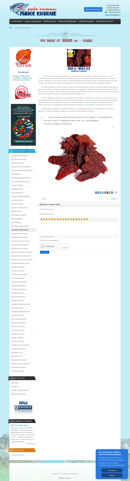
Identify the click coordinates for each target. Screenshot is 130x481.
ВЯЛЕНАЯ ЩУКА (16, 211)
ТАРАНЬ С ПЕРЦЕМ (17, 338)
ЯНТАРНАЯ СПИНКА (17, 371)
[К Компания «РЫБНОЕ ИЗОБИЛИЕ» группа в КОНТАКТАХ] (23, 407)
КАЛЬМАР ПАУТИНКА (18, 267)
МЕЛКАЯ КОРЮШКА (17, 300)
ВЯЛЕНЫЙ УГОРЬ (16, 356)
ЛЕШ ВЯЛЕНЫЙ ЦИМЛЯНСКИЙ (21, 178)
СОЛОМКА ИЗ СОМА (17, 334)
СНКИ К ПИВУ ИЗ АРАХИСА (19, 245)
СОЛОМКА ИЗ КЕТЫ (17, 293)
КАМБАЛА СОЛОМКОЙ (18, 286)
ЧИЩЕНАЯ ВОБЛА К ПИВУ (19, 248)
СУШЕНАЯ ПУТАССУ (17, 330)
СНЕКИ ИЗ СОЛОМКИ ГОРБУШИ (21, 252)
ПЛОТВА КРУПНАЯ (17, 185)
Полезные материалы (18, 455)
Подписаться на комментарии (48, 240)
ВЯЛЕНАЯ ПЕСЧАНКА (18, 326)
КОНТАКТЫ (14, 387)
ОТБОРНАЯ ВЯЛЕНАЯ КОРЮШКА (21, 170)
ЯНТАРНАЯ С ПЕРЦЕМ (18, 367)
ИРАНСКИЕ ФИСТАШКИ (18, 360)
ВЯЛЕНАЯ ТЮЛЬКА (17, 204)
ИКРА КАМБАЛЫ (16, 222)
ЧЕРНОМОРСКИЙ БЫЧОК (19, 156)
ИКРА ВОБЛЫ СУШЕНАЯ (19, 215)
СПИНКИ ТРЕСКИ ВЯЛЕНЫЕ (20, 345)
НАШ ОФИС (14, 383)
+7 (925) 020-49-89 (112, 5)
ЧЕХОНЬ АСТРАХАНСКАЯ (19, 208)
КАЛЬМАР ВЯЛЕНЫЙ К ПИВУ (20, 263)
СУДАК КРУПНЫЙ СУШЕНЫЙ (20, 196)
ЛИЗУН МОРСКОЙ (17, 308)
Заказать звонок (93, 9)
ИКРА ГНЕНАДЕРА (16, 219)
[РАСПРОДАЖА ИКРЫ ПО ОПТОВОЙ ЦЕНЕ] (23, 58)
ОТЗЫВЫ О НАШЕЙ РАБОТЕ (20, 390)
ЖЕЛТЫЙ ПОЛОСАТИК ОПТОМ (21, 256)
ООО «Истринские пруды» (20, 425)
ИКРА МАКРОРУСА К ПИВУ (19, 237)
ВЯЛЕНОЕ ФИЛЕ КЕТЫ (18, 297)
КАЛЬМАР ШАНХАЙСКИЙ (19, 282)
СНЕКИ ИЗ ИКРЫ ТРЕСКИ (19, 234)
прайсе (92, 105)
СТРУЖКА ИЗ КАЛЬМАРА (19, 274)
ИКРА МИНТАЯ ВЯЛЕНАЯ (20, 230)
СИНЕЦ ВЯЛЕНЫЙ (17, 193)
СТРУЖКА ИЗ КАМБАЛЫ (18, 289)
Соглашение (112, 470)
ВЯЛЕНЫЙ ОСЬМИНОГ (18, 323)
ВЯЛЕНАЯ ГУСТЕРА (17, 163)
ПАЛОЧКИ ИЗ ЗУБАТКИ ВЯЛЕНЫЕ (21, 260)
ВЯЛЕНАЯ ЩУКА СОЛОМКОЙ (20, 364)
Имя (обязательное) (46, 209)
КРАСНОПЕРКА (16, 174)
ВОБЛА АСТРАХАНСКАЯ (18, 159)
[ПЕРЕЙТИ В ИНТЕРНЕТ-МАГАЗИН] (23, 125)
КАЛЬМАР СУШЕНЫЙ (18, 271)
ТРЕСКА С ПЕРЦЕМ (17, 341)
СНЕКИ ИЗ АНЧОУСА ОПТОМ (20, 241)
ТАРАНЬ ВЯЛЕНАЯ (17, 200)
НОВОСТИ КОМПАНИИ (18, 394)
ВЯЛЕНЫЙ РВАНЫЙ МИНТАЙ (20, 312)
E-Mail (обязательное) (47, 214)
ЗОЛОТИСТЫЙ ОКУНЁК (18, 319)
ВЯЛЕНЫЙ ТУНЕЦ (16, 352)
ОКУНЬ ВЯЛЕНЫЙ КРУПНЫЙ (20, 182)
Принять (112, 475)
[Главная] (10, 28)
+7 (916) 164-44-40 (112, 8)
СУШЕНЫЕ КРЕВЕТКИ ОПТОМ (20, 304)
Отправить (44, 252)
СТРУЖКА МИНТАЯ (17, 315)
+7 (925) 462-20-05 (112, 10)
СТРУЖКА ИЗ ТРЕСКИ (18, 349)
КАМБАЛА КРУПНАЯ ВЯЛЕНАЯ (20, 167)
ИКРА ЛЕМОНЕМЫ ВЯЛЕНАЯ (20, 226)
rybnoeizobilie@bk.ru (112, 15)
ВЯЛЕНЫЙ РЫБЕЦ (17, 189)
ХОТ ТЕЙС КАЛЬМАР (17, 278)
